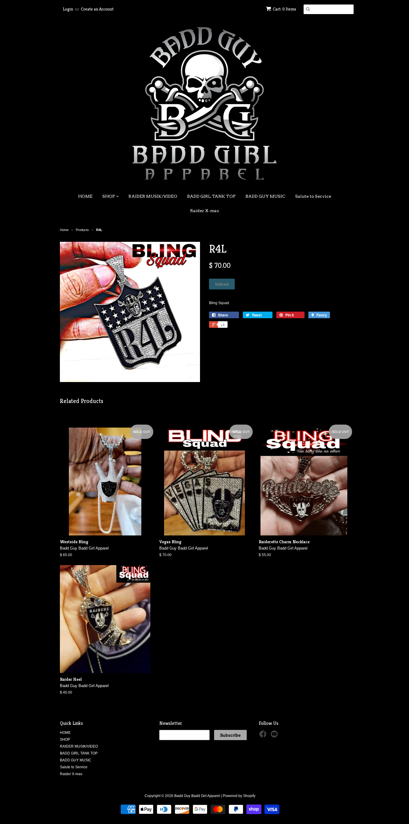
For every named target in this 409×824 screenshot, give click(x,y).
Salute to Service (313, 196)
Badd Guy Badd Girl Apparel (197, 796)
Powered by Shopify (239, 796)
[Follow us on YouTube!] (275, 736)
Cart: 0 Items (284, 9)
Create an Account (97, 9)
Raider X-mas (204, 210)
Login (68, 9)
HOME (85, 196)
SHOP (109, 196)
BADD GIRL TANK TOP (211, 196)
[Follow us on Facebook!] (263, 736)
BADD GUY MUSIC (265, 196)
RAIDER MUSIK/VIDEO (152, 196)
